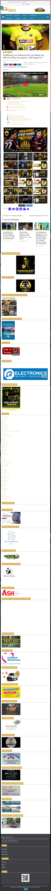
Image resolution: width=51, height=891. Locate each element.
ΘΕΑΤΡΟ (3, 447)
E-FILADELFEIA (5, 419)
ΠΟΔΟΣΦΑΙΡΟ (10, 52)
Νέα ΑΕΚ (3, 867)
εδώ (28, 67)
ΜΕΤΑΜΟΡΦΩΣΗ (5, 453)
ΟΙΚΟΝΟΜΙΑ (4, 470)
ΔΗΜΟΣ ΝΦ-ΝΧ (5, 433)
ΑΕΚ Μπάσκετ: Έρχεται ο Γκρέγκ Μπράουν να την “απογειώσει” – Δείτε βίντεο (25, 235)
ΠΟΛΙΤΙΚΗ (4, 482)
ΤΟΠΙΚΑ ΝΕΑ (16, 15)
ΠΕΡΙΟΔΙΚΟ (17, 18)
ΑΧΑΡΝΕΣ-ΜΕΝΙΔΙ (5, 429)
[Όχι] (49, 887)
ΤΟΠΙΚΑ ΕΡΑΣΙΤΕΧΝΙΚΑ (6, 496)
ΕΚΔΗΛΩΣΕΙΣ (4, 437)
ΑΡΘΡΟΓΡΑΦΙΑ (5, 425)
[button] (1, 7)
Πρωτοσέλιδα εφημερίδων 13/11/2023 (38, 215)
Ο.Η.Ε (3, 468)
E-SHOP (31, 18)
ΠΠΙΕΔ (3, 486)
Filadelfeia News (15, 60)
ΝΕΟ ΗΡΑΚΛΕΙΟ (5, 466)
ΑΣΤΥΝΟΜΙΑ (4, 427)
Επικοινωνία (4, 849)
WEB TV (24, 18)
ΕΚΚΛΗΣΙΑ (4, 439)
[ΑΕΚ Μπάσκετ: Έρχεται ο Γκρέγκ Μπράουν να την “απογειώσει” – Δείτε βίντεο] (25, 223)
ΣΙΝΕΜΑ (3, 492)
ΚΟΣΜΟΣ (3, 451)
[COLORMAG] (7, 837)
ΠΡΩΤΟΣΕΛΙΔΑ (5, 488)
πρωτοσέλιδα (9, 410)
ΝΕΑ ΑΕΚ (24, 15)
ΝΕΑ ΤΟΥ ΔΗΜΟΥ (5, 464)
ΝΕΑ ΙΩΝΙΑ (4, 460)
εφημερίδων (14, 410)
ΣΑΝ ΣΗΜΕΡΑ (4, 490)
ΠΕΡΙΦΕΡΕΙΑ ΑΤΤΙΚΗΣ (6, 476)
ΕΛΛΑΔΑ (3, 441)
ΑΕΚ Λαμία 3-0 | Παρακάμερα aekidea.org (13, 215)
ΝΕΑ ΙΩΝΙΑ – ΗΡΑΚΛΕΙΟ (6, 462)
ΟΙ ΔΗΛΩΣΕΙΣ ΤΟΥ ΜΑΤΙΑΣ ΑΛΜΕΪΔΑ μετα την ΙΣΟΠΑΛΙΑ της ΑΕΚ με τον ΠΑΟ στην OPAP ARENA (9, 235)
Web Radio (4, 862)
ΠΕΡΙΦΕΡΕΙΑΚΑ (33, 15)
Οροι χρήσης (4, 851)
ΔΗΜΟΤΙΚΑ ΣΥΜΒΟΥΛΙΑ (6, 435)
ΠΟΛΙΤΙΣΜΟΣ (4, 484)
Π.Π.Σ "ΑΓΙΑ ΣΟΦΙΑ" (6, 472)
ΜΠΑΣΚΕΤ (4, 455)
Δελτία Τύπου (5, 854)
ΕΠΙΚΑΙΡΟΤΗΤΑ (9, 18)
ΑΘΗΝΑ (3, 423)
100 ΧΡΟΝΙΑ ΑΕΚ (5, 416)
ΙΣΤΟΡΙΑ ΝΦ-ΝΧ (9, 15)
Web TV (3, 864)
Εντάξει (25, 889)
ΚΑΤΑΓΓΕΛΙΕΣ (4, 449)
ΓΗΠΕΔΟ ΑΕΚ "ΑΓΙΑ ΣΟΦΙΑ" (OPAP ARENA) (10, 431)
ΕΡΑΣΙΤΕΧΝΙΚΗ (5, 445)
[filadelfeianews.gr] (3, 17)
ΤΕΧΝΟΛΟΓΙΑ (4, 494)
